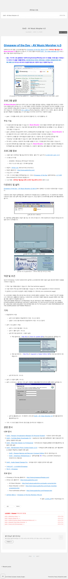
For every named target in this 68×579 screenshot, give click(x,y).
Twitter (9, 576)
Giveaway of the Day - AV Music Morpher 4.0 (32, 45)
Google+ (23, 576)
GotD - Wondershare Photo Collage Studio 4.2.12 (21, 447)
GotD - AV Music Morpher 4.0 (11, 15)
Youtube (19, 576)
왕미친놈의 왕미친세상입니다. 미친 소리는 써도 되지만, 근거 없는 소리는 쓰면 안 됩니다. (28, 538)
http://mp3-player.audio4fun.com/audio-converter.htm (39, 483)
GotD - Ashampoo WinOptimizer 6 (20, 456)
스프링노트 (48, 499)
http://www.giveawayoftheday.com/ (38, 477)
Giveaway (13, 513)
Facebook (14, 576)
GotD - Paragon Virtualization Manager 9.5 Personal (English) (25, 435)
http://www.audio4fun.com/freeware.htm (39, 490)
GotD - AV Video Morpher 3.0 (49, 51)
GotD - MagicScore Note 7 (11, 516)
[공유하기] (10, 506)
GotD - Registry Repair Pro (11, 518)
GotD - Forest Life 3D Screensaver (14, 524)
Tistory (55, 576)
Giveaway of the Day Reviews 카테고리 (29, 495)
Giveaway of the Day (40, 175)
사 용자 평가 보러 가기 (52, 155)
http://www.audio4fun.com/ (26, 170)
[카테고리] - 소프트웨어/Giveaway (17, 466)
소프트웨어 (7, 513)
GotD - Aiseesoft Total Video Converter (15, 522)
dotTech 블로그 (11, 495)
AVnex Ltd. (15, 167)
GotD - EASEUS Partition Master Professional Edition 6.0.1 (20, 520)
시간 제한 (59, 175)
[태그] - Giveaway (12, 469)
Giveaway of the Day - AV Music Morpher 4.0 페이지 (20, 188)
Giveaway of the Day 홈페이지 (36, 49)
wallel (65, 576)
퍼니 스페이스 (25, 110)
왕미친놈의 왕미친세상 (12, 536)
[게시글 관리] (12, 506)
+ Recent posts (6, 566)
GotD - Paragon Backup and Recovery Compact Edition (26, 453)
